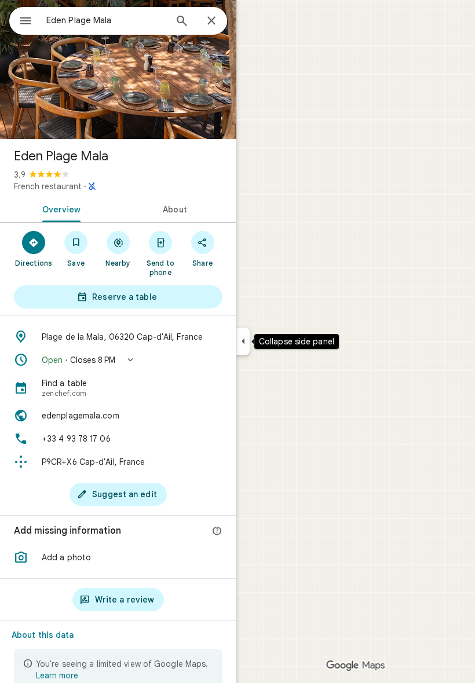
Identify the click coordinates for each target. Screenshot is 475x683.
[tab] (59, 208)
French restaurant (48, 186)
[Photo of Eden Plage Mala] (118, 69)
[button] (118, 360)
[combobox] (106, 20)
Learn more (57, 675)
